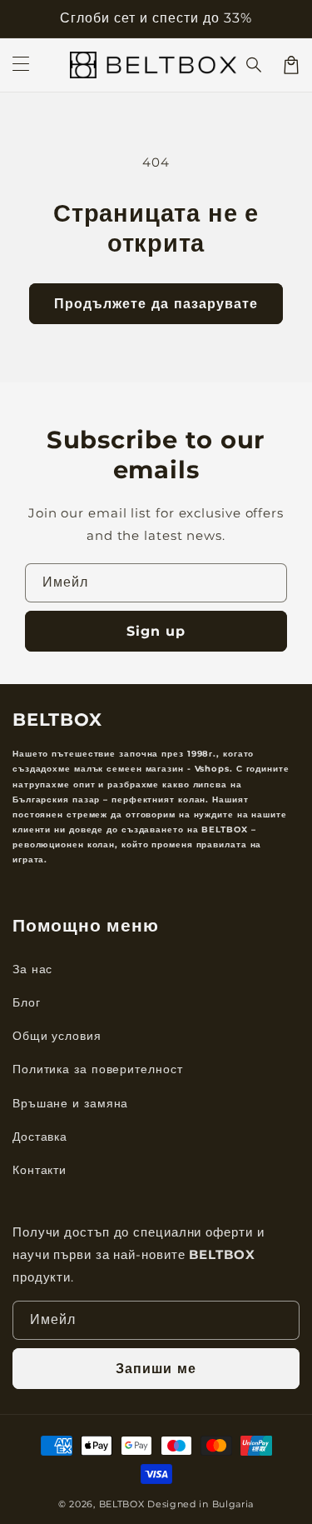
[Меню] (20, 65)
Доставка (39, 1136)
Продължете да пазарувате (156, 304)
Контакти (39, 1169)
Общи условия (57, 1035)
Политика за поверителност (97, 1069)
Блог (26, 1002)
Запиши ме (156, 1369)
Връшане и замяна (70, 1103)
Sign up (156, 631)
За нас (32, 969)
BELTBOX (122, 1504)
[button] (254, 65)
